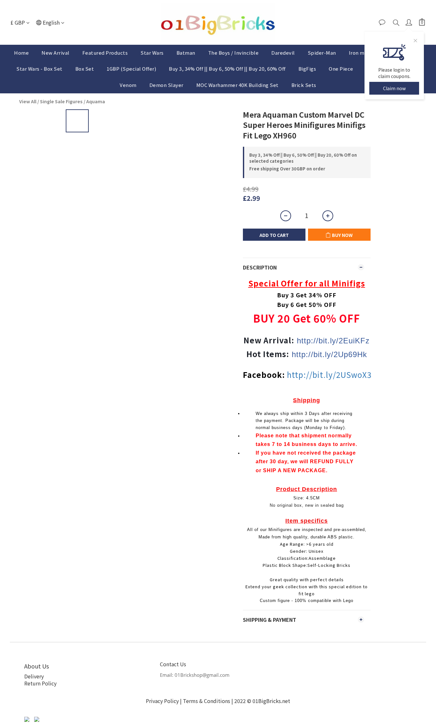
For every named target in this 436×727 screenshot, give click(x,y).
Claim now (394, 88)
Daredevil (283, 52)
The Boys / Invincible (233, 52)
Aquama (95, 101)
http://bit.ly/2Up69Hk (329, 354)
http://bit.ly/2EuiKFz (333, 340)
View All (27, 101)
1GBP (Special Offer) (131, 68)
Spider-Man (322, 52)
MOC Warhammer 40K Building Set (237, 85)
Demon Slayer (166, 85)
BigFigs (307, 68)
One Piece (341, 68)
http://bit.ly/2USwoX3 (329, 374)
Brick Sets (303, 85)
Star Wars (152, 52)
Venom (128, 85)
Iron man (359, 52)
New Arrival (55, 52)
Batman (186, 52)
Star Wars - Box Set (39, 68)
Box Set (84, 68)
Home (21, 52)
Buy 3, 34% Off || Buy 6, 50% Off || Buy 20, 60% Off (227, 68)
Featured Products (105, 52)
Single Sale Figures (61, 101)
